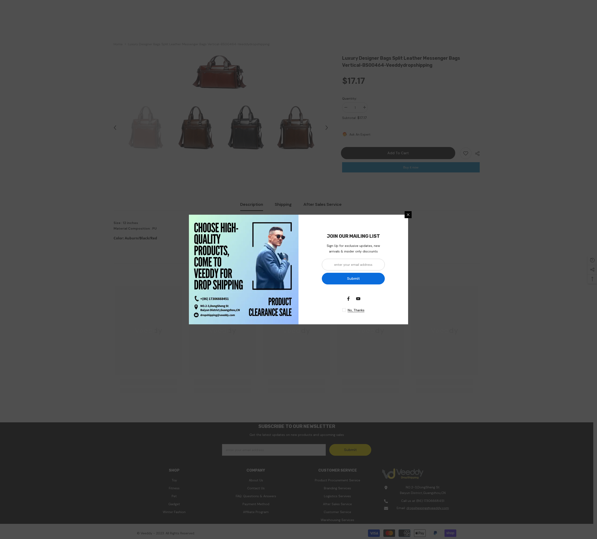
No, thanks (356, 310)
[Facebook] (348, 299)
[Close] (408, 214)
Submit (353, 278)
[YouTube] (358, 299)
